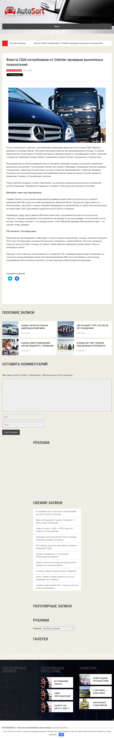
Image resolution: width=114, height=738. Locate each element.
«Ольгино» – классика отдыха (100, 692)
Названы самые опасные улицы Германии (56, 571)
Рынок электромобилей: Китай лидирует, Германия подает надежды (37, 344)
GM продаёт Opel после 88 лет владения (92, 327)
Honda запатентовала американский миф (34, 327)
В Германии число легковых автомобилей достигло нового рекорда (62, 682)
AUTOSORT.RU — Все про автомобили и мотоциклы (26, 727)
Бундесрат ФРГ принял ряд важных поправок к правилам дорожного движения (91, 344)
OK (61, 735)
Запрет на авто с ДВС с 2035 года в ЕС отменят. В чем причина (62, 707)
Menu (57, 26)
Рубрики (37, 628)
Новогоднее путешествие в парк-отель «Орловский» (101, 679)
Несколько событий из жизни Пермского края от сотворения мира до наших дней (101, 704)
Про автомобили (17, 43)
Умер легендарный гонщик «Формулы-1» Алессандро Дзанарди (62, 695)
